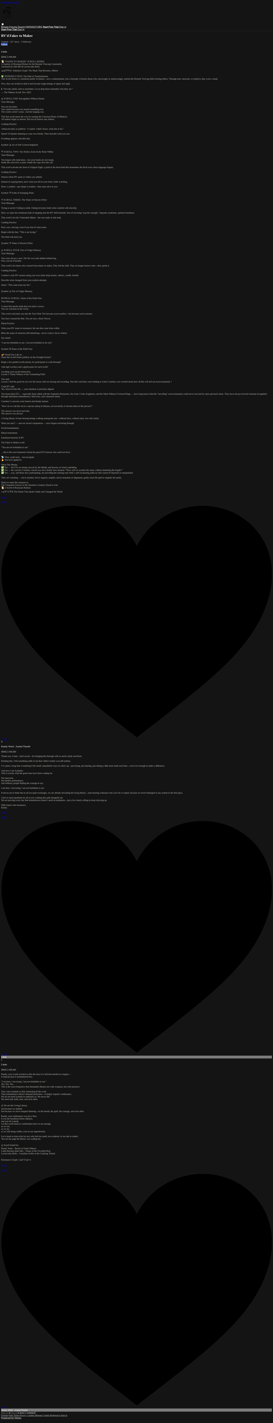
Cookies (31, 1415)
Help (11, 1415)
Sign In (20, 29)
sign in (14, 1413)
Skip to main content (10, 2)
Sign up (4, 1413)
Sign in (62, 27)
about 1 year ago (8, 56)
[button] (3, 24)
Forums (13, 27)
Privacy (23, 1415)
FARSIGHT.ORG (33, 27)
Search (21, 27)
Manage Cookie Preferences (48, 1415)
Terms (17, 1415)
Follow (4, 44)
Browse (5, 27)
